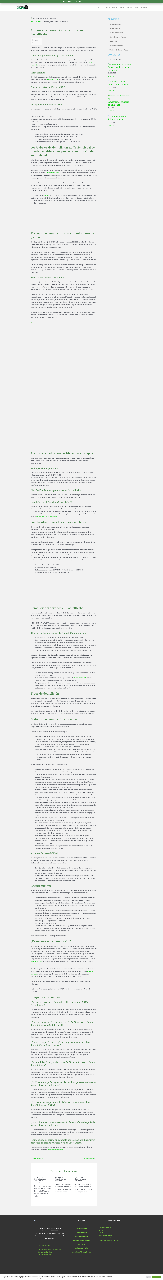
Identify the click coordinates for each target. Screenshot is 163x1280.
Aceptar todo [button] (156, 1277)
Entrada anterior (37, 1158)
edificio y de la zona (52, 173)
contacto (47, 195)
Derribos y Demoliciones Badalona (60, 1179)
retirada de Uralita (36, 961)
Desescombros (115, 28)
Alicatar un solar (117, 119)
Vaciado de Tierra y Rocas (119, 50)
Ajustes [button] (148, 1277)
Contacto (144, 7)
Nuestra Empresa (126, 7)
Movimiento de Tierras (118, 37)
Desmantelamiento (116, 33)
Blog (136, 7)
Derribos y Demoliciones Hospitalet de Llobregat (40, 1179)
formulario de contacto (55, 1150)
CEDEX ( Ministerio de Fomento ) (47, 516)
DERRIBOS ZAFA (52, 79)
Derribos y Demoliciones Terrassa (80, 1179)
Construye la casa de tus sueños (118, 68)
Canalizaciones (115, 24)
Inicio (99, 7)
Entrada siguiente (90, 1158)
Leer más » (111, 76)
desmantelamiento (80, 678)
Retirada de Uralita (110, 7)
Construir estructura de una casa (118, 103)
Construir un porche (118, 84)
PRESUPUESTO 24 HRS (72, 2)
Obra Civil (113, 41)
